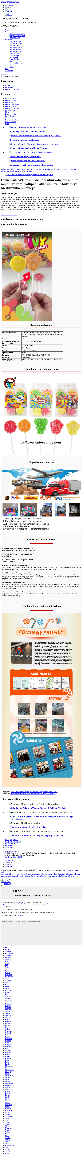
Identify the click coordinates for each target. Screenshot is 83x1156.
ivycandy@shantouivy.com (10, 2)
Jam (11, 61)
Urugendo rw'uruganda (17, 36)
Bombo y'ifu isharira (16, 63)
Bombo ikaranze (15, 65)
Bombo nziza (14, 45)
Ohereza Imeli (5, 882)
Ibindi (12, 67)
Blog (7, 69)
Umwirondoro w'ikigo (17, 34)
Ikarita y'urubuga (67, 870)
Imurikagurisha (15, 38)
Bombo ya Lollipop (16, 51)
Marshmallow (14, 55)
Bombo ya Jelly (15, 57)
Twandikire (9, 71)
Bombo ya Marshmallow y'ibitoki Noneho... (29, 148)
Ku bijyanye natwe (11, 32)
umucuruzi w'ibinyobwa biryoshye (45, 874)
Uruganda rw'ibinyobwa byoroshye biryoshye (16, 874)
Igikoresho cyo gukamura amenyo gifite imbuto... (31, 165)
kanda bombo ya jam (44, 876)
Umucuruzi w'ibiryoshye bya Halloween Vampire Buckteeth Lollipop (34, 792)
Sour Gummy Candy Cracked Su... (25, 156)
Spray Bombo (14, 59)
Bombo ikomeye (15, 49)
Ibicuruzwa (9, 40)
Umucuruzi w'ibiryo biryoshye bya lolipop (28, 827)
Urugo (7, 30)
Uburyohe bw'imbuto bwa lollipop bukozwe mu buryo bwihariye (32, 794)
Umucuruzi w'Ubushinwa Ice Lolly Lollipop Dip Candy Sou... (37, 835)
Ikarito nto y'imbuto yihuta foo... (24, 140)
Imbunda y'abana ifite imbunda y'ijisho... (28, 131)
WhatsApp (7, 884)
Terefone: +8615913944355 (14, 857)
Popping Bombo (15, 53)
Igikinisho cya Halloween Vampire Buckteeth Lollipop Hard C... (38, 808)
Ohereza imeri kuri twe (9, 215)
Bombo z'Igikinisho (16, 47)
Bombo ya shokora (16, 43)
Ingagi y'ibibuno (15, 41)
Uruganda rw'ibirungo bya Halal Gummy (22, 876)
